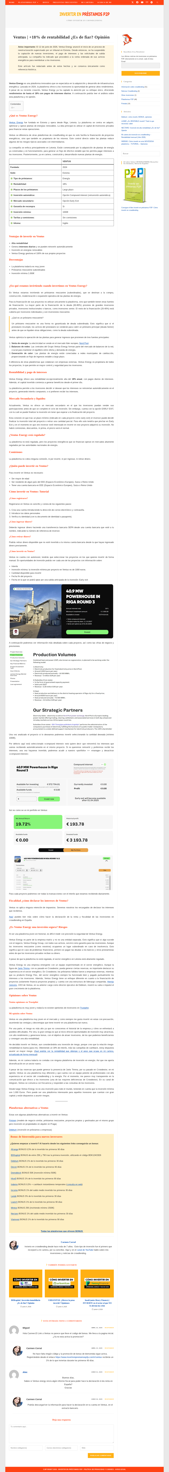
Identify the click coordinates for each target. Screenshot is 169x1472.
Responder (109, 1327)
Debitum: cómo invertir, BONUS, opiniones (136, 117)
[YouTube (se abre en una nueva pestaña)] (142, 2)
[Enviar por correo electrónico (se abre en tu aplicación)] (147, 2)
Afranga (14, 1149)
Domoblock (16, 1173)
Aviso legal (120, 1469)
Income (14, 1190)
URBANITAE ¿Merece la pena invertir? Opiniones (61, 1301)
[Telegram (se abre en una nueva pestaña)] (152, 2)
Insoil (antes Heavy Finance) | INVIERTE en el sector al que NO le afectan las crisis (97, 1303)
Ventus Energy (16, 122)
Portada (124, 104)
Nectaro (14, 1213)
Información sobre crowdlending (132, 87)
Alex (25, 1372)
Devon (14, 1167)
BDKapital (15, 1155)
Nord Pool (83, 343)
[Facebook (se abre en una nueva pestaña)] (137, 2)
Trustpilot (84, 1008)
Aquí (11, 917)
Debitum (13, 1130)
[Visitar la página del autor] (14, 1245)
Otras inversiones (127, 95)
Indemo (14, 1184)
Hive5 (13, 1178)
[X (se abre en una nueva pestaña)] (133, 2)
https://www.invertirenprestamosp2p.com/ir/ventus (78, 1357)
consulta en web (74, 1184)
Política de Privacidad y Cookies (99, 1469)
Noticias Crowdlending (129, 91)
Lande (13, 1196)
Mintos (14, 1208)
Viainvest (15, 1219)
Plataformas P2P (127, 99)
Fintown (12, 1120)
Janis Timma (23, 968)
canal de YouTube (85, 1250)
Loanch (14, 1202)
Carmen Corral (68, 1242)
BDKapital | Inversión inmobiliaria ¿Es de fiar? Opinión (25, 1301)
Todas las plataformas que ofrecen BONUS (62, 1231)
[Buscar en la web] (157, 2)
